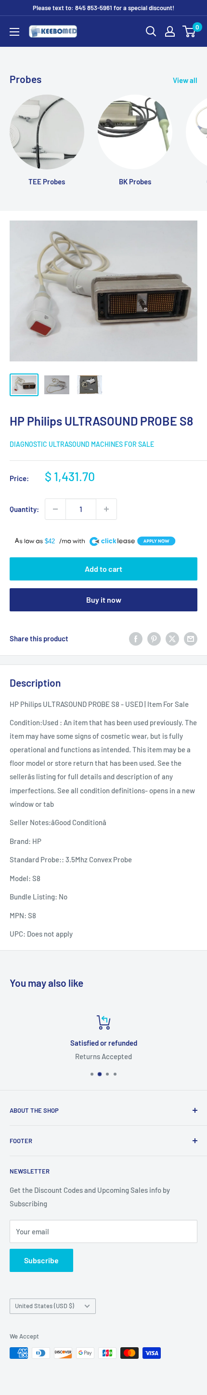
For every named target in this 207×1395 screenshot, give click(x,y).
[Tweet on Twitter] (172, 638)
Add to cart (103, 568)
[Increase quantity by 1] (106, 509)
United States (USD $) (44, 1306)
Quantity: (24, 509)
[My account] (170, 31)
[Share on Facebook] (135, 638)
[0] (189, 31)
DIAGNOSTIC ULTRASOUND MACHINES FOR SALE (82, 444)
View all (185, 80)
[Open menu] (14, 32)
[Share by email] (190, 638)
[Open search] (151, 31)
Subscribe (41, 1260)
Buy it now (103, 599)
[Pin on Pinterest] (154, 638)
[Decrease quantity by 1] (55, 509)
